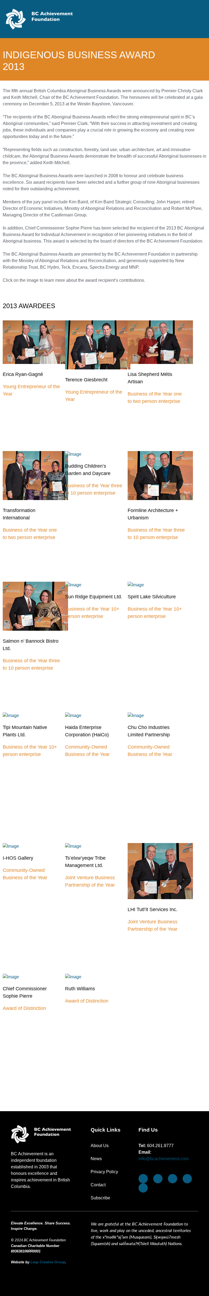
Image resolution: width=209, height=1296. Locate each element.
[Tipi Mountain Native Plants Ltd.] (35, 715)
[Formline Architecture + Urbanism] (160, 498)
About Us (100, 1145)
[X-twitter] (187, 1178)
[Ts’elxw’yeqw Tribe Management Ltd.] (97, 846)
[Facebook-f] (143, 1178)
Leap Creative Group (47, 1262)
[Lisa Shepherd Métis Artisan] (160, 362)
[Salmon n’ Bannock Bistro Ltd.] (35, 629)
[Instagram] (172, 1178)
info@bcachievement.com (164, 1158)
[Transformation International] (35, 498)
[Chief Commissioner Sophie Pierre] (35, 977)
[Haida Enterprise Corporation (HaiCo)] (97, 715)
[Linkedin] (143, 1188)
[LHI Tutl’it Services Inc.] (160, 897)
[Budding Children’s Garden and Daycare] (97, 454)
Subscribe (100, 1198)
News (96, 1158)
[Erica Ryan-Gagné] (35, 362)
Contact (98, 1184)
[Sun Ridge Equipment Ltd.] (97, 585)
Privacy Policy (104, 1171)
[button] (199, 22)
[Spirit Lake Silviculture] (160, 585)
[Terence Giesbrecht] (97, 368)
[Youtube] (157, 1178)
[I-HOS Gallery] (35, 846)
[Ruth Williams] (97, 977)
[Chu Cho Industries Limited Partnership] (160, 715)
